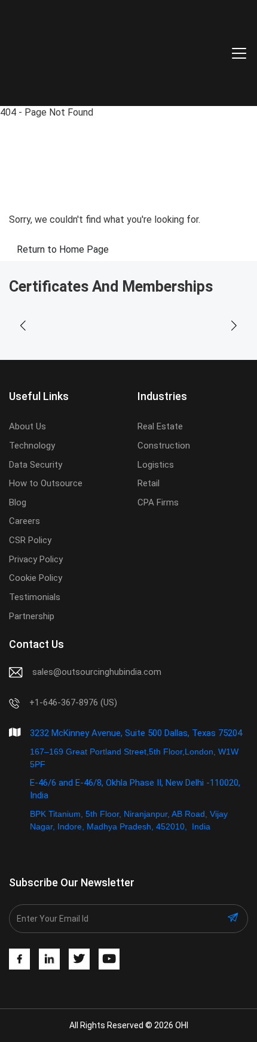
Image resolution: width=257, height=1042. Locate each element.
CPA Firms (158, 502)
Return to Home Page (63, 249)
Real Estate (160, 426)
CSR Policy (30, 540)
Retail (148, 483)
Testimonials (34, 597)
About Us (27, 426)
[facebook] (19, 959)
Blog (17, 502)
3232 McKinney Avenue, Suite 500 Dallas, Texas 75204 (136, 733)
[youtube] (109, 959)
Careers (24, 521)
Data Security (35, 464)
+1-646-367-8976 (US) (73, 702)
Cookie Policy (35, 578)
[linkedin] (49, 959)
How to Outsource (45, 483)
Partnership (31, 616)
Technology (32, 445)
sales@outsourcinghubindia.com (96, 672)
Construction (163, 445)
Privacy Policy (36, 559)
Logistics (155, 464)
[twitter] (79, 959)
